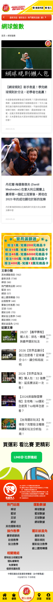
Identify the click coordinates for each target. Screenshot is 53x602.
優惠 (14, 598)
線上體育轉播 (8, 297)
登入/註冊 (27, 598)
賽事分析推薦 (8, 304)
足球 (3, 308)
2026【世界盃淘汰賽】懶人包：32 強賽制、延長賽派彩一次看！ (32, 380)
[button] (25, 457)
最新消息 (14, 17)
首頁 (3, 36)
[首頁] (5, 595)
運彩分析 (5, 312)
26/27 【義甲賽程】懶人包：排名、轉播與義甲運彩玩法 (32, 336)
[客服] (48, 595)
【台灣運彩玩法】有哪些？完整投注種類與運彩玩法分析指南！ (31, 427)
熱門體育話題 (34, 17)
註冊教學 (5, 301)
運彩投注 (23, 17)
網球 (3, 293)
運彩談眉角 (7, 323)
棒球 (3, 282)
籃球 (3, 289)
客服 (48, 598)
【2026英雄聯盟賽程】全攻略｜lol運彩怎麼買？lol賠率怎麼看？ (31, 404)
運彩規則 (5, 319)
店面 (39, 598)
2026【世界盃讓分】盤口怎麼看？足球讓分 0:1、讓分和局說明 (32, 357)
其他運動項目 (8, 274)
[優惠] (14, 595)
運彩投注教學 (8, 316)
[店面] (39, 595)
